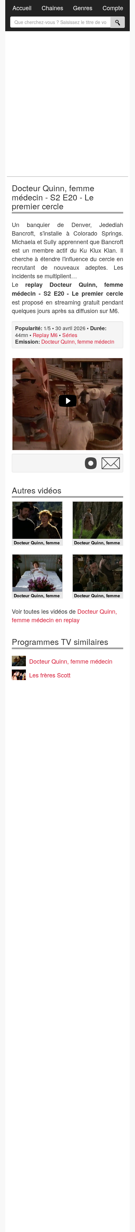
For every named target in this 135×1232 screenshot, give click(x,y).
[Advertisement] (67, 103)
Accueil (21, 7)
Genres (82, 7)
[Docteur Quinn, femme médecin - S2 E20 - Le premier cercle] (67, 404)
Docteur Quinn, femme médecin (77, 341)
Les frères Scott (49, 675)
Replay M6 (45, 334)
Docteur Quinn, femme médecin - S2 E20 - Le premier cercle (53, 196)
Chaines (52, 7)
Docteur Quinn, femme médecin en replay (64, 615)
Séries (69, 334)
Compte (113, 7)
